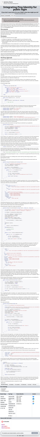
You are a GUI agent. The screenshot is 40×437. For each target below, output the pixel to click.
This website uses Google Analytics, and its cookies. (13, 433)
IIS (4, 408)
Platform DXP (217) (11, 399)
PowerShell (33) (12, 403)
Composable (7, 15)
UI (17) (13, 413)
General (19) (11, 411)
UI (1, 408)
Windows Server (4, 404)
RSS (20, 435)
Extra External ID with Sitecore (27, 23)
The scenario (3, 388)
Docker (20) (11, 407)
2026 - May (18, 400)
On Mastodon (23, 384)
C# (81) (10, 401)
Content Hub (3, 406)
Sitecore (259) (11, 396)
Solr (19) (10, 413)
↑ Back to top (3, 382)
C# (2, 408)
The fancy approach (5, 391)
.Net (5, 400)
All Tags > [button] (10, 415)
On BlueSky (11, 384)
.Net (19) (10, 409)
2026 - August (19, 396)
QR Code (34, 384)
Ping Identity (7, 27)
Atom (23, 435)
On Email (29, 384)
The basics (3, 389)
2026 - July (18, 397)
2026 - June (18, 398)
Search (2, 400)
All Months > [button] (19, 403)
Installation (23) (12, 405)
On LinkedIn (17, 384)
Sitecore (2, 15)
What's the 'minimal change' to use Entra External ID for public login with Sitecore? (19, 20)
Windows (2, 402)
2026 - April (18, 401)
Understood (34, 433)
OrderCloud (3, 398)
